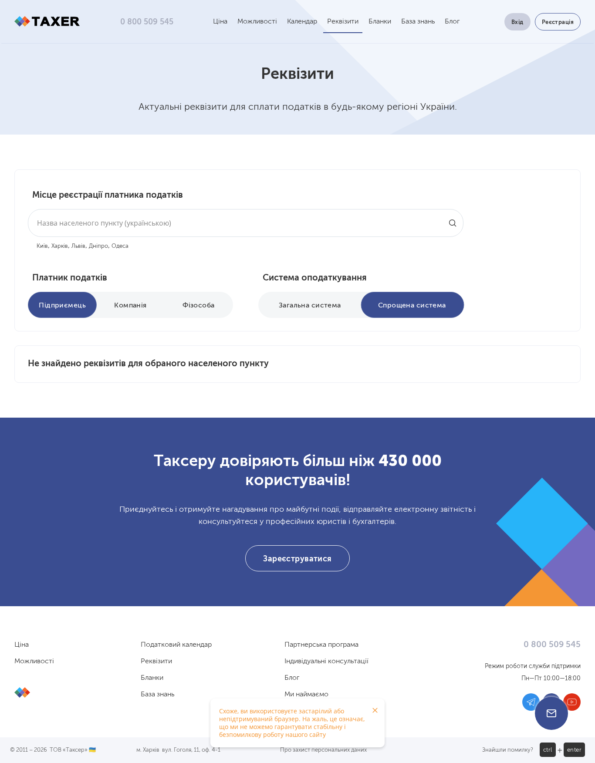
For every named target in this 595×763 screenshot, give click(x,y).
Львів (78, 246)
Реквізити (342, 21)
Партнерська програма (321, 644)
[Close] (375, 710)
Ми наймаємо (306, 694)
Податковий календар (176, 644)
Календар (302, 21)
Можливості (257, 21)
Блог (452, 21)
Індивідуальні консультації (326, 661)
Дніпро (98, 246)
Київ (42, 246)
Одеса (120, 246)
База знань (418, 21)
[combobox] (245, 223)
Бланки (379, 21)
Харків (59, 246)
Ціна (220, 21)
